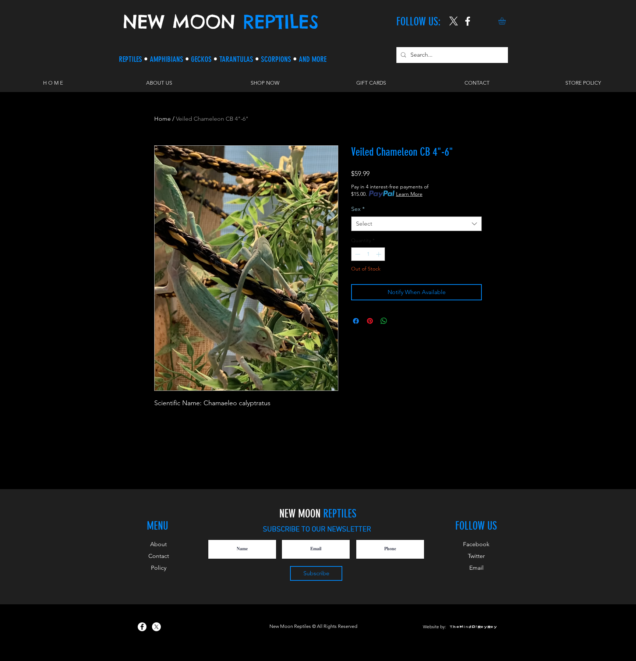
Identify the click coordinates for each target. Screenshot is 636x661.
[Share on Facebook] (355, 321)
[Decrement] (356, 254)
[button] (506, 21)
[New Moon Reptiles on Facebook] (142, 626)
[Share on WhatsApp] (383, 321)
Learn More (409, 194)
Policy (158, 567)
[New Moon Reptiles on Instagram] (468, 21)
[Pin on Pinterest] (369, 321)
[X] (454, 21)
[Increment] (379, 254)
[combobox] (416, 223)
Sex (358, 208)
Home (162, 118)
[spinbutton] (368, 254)
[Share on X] (397, 321)
